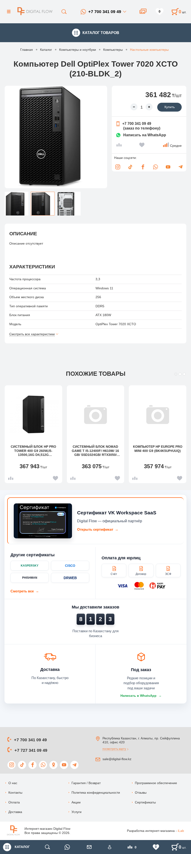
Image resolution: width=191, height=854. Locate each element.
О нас (12, 783)
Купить (169, 107)
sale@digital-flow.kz (116, 759)
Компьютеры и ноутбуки (77, 49)
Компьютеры (113, 49)
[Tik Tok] (130, 166)
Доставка (15, 812)
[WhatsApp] (155, 166)
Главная (26, 49)
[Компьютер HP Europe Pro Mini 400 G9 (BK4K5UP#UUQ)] (157, 414)
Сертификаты (145, 802)
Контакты (15, 792)
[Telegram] (180, 166)
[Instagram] (117, 166)
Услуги (77, 812)
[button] (176, 374)
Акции (76, 802)
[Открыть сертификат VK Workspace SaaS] (43, 520)
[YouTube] (167, 166)
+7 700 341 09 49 (104, 11)
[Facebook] (142, 166)
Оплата (14, 802)
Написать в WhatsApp (141, 695)
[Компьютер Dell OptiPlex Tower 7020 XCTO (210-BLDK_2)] (56, 137)
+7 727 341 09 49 (30, 750)
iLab (181, 831)
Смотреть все (24, 591)
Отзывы (141, 792)
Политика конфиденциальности (96, 792)
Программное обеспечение (156, 783)
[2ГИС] (53, 765)
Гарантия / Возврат (86, 783)
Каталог (46, 49)
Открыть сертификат (97, 529)
